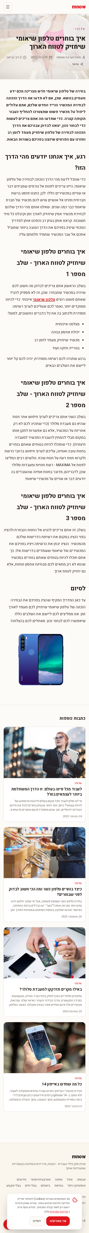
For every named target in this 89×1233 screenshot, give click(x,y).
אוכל (70, 1179)
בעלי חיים (31, 1186)
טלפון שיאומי (44, 299)
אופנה (58, 1179)
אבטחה (81, 1179)
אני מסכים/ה (58, 1221)
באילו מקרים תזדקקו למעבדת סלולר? (50, 989)
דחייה (37, 1221)
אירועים (21, 1179)
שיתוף (75, 64)
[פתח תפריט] (7, 7)
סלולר (80, 29)
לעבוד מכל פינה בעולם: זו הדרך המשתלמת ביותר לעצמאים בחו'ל (46, 792)
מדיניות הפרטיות (59, 1212)
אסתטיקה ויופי (76, 1186)
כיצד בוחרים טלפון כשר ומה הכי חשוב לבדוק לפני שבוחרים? (45, 892)
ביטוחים (45, 1186)
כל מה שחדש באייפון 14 (62, 1084)
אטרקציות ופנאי (41, 1179)
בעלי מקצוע (13, 1186)
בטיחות (58, 1186)
